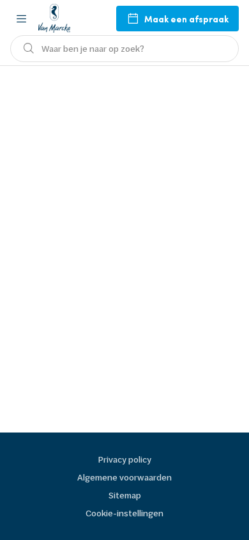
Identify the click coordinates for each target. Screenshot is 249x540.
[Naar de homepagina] (54, 18)
